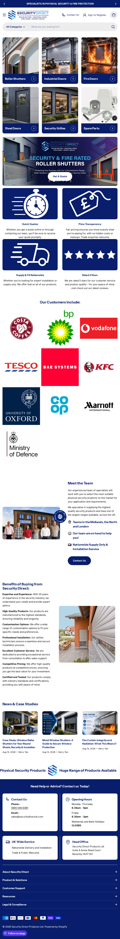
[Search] (113, 27)
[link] (21, 328)
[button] (4, 4)
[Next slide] (70, 181)
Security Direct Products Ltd (27, 926)
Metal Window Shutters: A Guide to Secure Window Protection (57, 744)
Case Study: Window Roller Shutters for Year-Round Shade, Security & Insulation (18, 744)
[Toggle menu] (4, 15)
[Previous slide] (49, 181)
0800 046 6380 (19, 807)
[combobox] (60, 26)
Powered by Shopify (56, 926)
